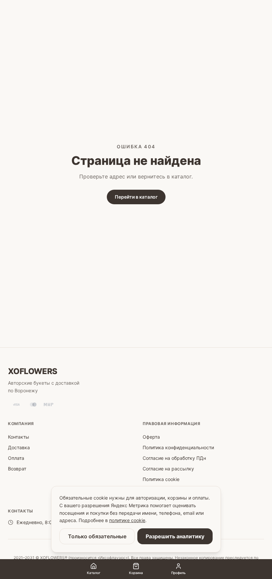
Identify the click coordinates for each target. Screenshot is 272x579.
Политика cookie (161, 479)
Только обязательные (97, 536)
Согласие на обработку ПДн (174, 458)
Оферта (151, 437)
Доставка (19, 447)
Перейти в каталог (136, 197)
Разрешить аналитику (175, 536)
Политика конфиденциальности (178, 447)
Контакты (18, 437)
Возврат (17, 468)
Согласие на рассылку (168, 468)
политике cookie (127, 520)
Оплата (16, 458)
